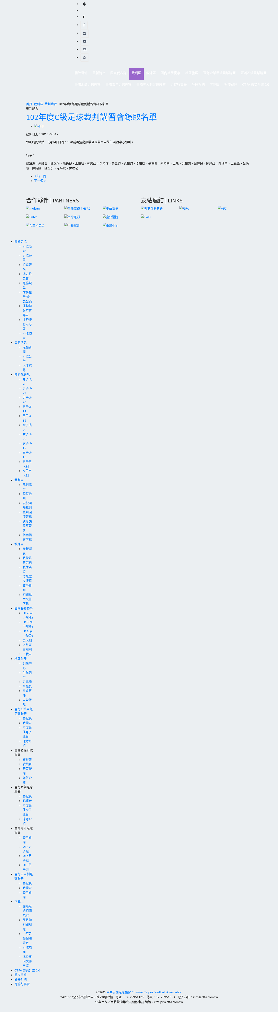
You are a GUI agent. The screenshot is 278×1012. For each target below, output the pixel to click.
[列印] (39, 126)
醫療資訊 (230, 84)
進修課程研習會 (27, 525)
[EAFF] (146, 216)
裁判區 (135, 74)
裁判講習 (51, 104)
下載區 (213, 85)
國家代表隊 (117, 74)
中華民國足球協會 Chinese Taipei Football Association (144, 992)
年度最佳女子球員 (27, 809)
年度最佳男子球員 (27, 731)
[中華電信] (110, 208)
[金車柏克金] (35, 225)
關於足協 (80, 74)
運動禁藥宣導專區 (27, 310)
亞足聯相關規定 (27, 924)
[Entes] (31, 216)
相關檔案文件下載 (27, 599)
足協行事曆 (179, 84)
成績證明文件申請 (27, 961)
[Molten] (33, 208)
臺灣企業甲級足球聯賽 (218, 74)
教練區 (150, 74)
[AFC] (222, 208)
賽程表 (27, 718)
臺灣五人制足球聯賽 (150, 85)
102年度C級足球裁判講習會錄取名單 (91, 117)
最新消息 (97, 74)
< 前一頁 (40, 176)
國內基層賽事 (169, 74)
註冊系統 (198, 84)
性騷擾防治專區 (27, 324)
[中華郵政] (72, 225)
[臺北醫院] (110, 216)
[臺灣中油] (110, 225)
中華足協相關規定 (27, 938)
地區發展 (190, 74)
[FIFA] (184, 208)
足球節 (27, 681)
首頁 (29, 104)
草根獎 (27, 686)
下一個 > (40, 181)
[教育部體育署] (152, 208)
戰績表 (27, 723)
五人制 (27, 640)
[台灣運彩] (72, 216)
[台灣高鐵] (77, 208)
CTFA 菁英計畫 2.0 (255, 84)
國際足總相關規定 (27, 910)
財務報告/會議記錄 (27, 296)
